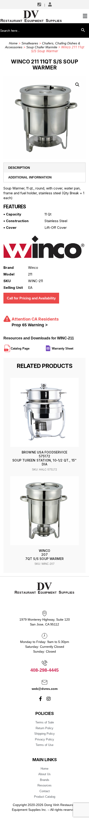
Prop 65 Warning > (30, 325)
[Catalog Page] (29, 346)
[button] (77, 84)
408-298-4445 (44, 670)
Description (19, 167)
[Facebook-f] (40, 699)
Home (13, 43)
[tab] (44, 167)
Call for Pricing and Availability (31, 298)
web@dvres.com (45, 689)
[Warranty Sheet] (73, 346)
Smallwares (29, 43)
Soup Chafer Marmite (41, 47)
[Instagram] (48, 699)
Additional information (30, 177)
